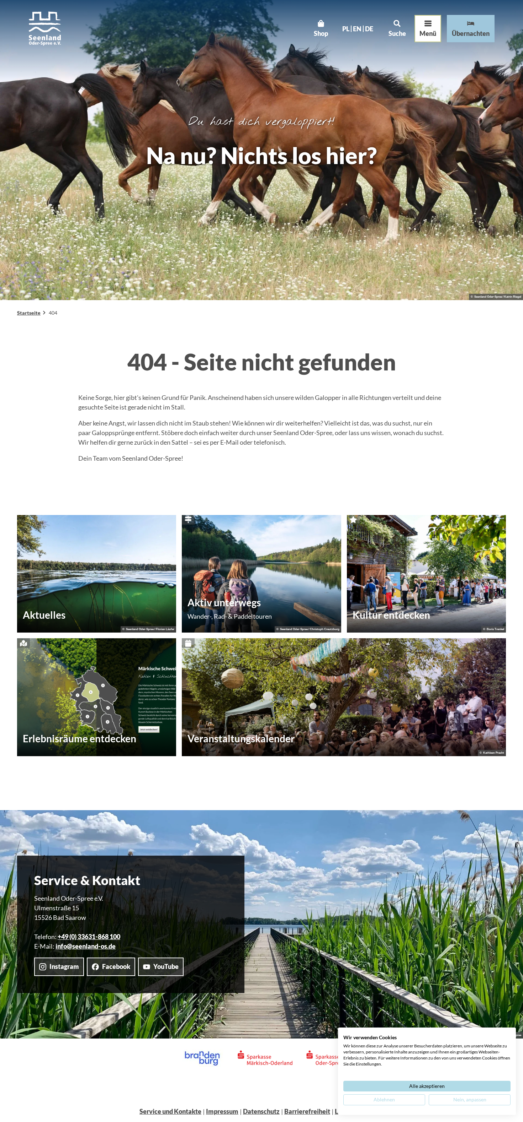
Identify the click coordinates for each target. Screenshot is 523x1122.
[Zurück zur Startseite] (44, 28)
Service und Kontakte (170, 1111)
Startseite (29, 313)
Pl (345, 29)
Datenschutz (261, 1111)
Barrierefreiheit (307, 1111)
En (357, 29)
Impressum (222, 1111)
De (369, 29)
